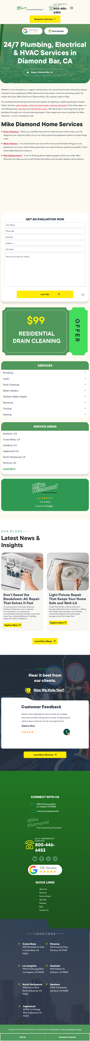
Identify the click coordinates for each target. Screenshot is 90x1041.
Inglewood (29, 1006)
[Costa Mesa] (19, 944)
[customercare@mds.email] (33, 811)
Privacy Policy (54, 1029)
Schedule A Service (67, 1037)
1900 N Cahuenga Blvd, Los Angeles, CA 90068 (46, 805)
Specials (42, 899)
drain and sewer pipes (39, 105)
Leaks (6, 379)
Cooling (7, 408)
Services (42, 892)
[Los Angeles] (19, 966)
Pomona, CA (9, 463)
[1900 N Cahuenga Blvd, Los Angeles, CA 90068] (32, 804)
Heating (7, 414)
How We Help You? (49, 690)
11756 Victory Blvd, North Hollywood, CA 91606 (32, 991)
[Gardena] (47, 984)
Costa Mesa (29, 944)
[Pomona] (47, 944)
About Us (43, 889)
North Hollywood (32, 984)
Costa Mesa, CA (11, 439)
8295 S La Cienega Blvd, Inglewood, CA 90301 (32, 1012)
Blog (41, 906)
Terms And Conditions (68, 1029)
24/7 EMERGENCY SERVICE (60, 5)
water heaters (22, 105)
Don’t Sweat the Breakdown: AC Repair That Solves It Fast (21, 599)
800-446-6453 (60, 10)
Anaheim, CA (10, 433)
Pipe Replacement (12, 155)
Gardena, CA (10, 445)
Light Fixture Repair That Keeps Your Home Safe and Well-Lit (67, 599)
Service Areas (45, 896)
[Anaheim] (47, 966)
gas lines (22, 108)
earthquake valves (39, 108)
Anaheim (55, 966)
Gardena (55, 984)
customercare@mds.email (47, 811)
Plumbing (8, 373)
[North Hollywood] (19, 984)
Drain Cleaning (10, 131)
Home (33, 72)
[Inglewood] (20, 1006)
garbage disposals (58, 105)
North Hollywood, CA (14, 457)
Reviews (42, 903)
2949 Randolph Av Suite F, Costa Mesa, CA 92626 (33, 950)
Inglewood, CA (11, 451)
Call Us (23, 1037)
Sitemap (79, 1029)
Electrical (8, 402)
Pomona (54, 944)
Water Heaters (10, 143)
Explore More (12, 625)
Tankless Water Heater (15, 396)
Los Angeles (29, 966)
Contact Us (44, 910)
